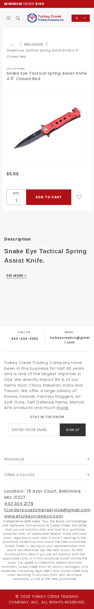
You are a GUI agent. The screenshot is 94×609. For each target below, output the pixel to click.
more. (63, 407)
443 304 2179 (18, 504)
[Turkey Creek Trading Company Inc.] (47, 18)
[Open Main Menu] (8, 18)
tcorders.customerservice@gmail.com (47, 510)
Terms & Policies (19, 475)
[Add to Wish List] (79, 197)
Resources (14, 459)
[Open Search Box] (17, 18)
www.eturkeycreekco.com (33, 516)
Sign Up (72, 430)
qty (16, 193)
